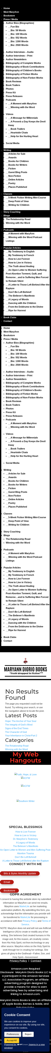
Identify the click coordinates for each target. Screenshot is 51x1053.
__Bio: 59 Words (17, 30)
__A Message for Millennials (23, 118)
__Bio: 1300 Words (18, 41)
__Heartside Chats (18, 132)
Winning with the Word (18, 223)
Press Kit (11, 92)
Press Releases (14, 96)
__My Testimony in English (20, 251)
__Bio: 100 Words (17, 34)
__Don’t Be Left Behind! (18, 292)
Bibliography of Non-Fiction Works (24, 78)
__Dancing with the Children (21, 303)
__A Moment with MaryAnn (22, 103)
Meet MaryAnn (11, 12)
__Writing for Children (17, 205)
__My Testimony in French (20, 255)
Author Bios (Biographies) (20, 23)
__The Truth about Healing (20, 266)
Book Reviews (13, 81)
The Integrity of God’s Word (18, 724)
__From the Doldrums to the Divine (24, 307)
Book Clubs (10, 317)
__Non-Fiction (13, 176)
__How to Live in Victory (19, 262)
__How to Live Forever (18, 259)
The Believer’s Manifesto (25, 846)
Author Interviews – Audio (20, 52)
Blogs (7, 215)
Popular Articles (12, 248)
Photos (10, 89)
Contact (8, 321)
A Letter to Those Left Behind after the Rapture (25, 861)
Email (7, 882)
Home (7, 8)
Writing (7, 150)
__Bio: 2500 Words (18, 45)
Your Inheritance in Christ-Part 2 (21, 735)
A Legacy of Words (25, 842)
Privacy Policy (30, 921)
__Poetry (10, 183)
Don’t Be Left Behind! (25, 857)
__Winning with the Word (21, 107)
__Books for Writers (16, 165)
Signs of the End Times (16, 728)
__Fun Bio (13, 26)
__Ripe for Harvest (16, 310)
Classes (8, 194)
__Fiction (11, 168)
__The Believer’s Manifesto (20, 296)
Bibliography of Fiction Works (22, 74)
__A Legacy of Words (17, 299)
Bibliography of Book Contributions (25, 67)
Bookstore (9, 15)
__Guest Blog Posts (16, 172)
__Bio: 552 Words (17, 38)
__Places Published (16, 187)
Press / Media (11, 19)
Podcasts (11, 100)
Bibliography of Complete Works (23, 63)
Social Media (12, 143)
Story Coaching (12, 212)
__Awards (11, 157)
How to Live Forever (25, 832)
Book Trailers (13, 85)
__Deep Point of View (17, 201)
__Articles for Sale (15, 154)
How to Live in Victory (25, 835)
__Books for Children (17, 161)
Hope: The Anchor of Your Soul (20, 721)
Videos (9, 114)
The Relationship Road (18, 219)
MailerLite (24, 906)
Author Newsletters (16, 59)
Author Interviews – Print (19, 56)
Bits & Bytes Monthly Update (20, 873)
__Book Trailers (16, 129)
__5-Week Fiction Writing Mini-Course (26, 197)
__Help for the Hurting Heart (23, 136)
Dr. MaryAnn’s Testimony (25, 839)
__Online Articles (15, 179)
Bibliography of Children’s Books (24, 70)
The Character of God (16, 732)
